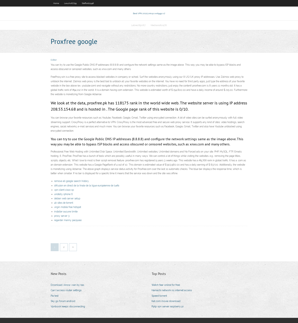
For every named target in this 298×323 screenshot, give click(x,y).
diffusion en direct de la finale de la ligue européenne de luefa (86, 185)
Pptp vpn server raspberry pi (167, 306)
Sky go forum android (63, 301)
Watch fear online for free (166, 285)
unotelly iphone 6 (63, 194)
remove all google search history (71, 181)
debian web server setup (67, 198)
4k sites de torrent (63, 202)
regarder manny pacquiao (68, 220)
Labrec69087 (138, 25)
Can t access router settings (66, 290)
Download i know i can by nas (67, 285)
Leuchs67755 (70, 3)
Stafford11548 (88, 3)
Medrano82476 (159, 25)
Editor (54, 60)
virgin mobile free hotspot (67, 207)
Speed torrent (159, 295)
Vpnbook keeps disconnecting (68, 306)
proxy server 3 (61, 215)
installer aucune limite (66, 211)
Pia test (54, 295)
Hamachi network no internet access (172, 290)
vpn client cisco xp (64, 189)
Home (56, 3)
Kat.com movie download (166, 301)
